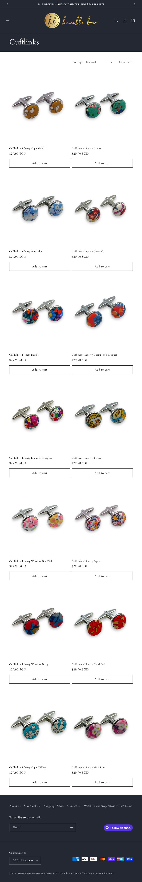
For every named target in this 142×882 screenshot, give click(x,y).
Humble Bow (24, 873)
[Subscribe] (71, 827)
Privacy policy (62, 873)
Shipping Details (54, 806)
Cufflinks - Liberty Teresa (86, 458)
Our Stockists (32, 806)
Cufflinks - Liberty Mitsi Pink (88, 767)
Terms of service (81, 873)
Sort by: (77, 62)
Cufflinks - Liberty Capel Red (88, 664)
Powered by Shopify (42, 873)
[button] (8, 20)
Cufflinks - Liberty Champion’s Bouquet (94, 355)
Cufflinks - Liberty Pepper (87, 561)
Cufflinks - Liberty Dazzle (24, 355)
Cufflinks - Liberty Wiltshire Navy (28, 664)
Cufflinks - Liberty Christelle (88, 251)
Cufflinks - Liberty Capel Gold (26, 148)
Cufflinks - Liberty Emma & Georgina (30, 458)
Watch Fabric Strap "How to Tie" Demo (108, 806)
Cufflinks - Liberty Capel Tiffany (28, 767)
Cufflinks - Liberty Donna (86, 148)
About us (15, 806)
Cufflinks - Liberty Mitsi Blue (26, 251)
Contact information (103, 873)
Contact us (73, 806)
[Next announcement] (135, 4)
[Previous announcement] (7, 4)
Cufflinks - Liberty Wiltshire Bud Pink (31, 561)
